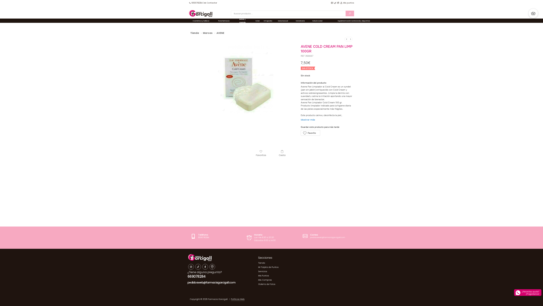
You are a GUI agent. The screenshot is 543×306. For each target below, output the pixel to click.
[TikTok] (335, 2)
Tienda (194, 33)
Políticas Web (238, 299)
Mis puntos (348, 2)
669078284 (196, 2)
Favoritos (261, 155)
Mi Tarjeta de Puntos (268, 267)
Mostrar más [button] (308, 119)
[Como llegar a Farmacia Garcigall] (212, 267)
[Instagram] (332, 2)
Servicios (262, 271)
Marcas (208, 33)
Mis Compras (265, 280)
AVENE (220, 33)
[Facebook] (338, 2)
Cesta (282, 155)
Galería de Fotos (266, 284)
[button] (533, 13)
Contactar (211, 2)
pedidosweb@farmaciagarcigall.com (211, 282)
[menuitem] (347, 39)
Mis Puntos (263, 275)
